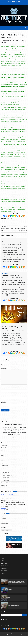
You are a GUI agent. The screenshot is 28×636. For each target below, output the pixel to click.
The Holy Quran (4, 447)
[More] (24, 216)
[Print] (19, 216)
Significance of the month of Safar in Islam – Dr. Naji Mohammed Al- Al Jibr (16, 582)
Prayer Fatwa (6, 472)
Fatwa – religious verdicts (6, 468)
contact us (3, 573)
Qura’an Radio (4, 563)
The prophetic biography (6, 482)
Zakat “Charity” (4, 458)
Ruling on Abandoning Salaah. (14, 597)
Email (3, 395)
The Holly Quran (4, 565)
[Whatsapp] (13, 216)
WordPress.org (4, 523)
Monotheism (10, 218)
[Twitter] (6, 216)
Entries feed (3, 518)
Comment (4, 368)
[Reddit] (9, 216)
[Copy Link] (15, 216)
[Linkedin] (11, 216)
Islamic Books (4, 568)
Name (3, 388)
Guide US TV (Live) (5, 570)
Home (2, 558)
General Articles (4, 465)
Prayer (2, 455)
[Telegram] (17, 216)
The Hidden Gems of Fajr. (13, 605)
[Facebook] (4, 216)
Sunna (2, 450)
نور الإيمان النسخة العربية (7, 494)
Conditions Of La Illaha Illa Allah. (11, 275)
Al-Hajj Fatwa (6, 480)
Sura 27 (3, 508)
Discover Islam (4, 445)
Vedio (2, 487)
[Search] (26, 28)
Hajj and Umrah (4, 463)
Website (3, 402)
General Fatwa (6, 470)
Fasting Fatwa (6, 477)
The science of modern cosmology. (11, 242)
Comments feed (4, 521)
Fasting (2, 460)
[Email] (22, 216)
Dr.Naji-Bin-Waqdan (6, 244)
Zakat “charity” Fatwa (7, 475)
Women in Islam (4, 485)
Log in (2, 516)
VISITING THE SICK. (12, 589)
